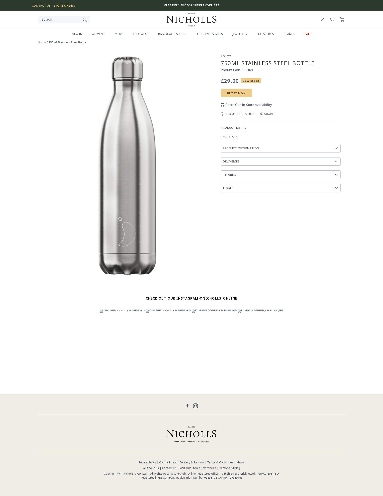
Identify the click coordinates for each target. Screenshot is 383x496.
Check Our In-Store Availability (248, 105)
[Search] (84, 20)
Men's (119, 34)
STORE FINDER (64, 5)
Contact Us (169, 468)
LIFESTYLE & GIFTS (210, 34)
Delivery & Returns (192, 462)
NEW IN (77, 34)
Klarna (240, 462)
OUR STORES (265, 34)
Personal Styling (229, 468)
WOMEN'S (98, 34)
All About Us (151, 468)
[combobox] (64, 20)
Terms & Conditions (220, 462)
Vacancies (210, 468)
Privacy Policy (147, 462)
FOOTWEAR (140, 34)
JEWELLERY (239, 34)
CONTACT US (41, 5)
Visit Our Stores (190, 468)
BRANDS (289, 34)
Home (42, 42)
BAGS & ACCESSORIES (173, 34)
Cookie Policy (168, 462)
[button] (342, 19)
